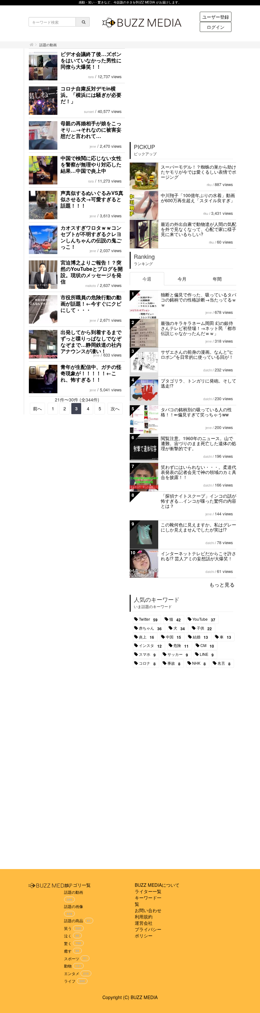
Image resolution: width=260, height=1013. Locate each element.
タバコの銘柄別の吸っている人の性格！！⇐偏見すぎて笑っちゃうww (196, 412)
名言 (224, 663)
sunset (89, 111)
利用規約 (144, 916)
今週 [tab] (146, 279)
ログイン (215, 27)
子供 (204, 628)
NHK (199, 663)
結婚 (200, 637)
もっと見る (222, 584)
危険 (181, 646)
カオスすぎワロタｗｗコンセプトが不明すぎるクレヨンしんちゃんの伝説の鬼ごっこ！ (91, 237)
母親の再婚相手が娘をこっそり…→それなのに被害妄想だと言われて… (91, 130)
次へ (115, 408)
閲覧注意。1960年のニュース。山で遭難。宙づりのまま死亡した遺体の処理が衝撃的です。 (198, 443)
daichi (207, 370)
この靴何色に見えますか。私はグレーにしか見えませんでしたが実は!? (198, 527)
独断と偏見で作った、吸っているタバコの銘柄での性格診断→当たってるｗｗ (198, 299)
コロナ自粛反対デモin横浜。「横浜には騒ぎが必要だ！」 (91, 95)
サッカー (177, 654)
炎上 (146, 637)
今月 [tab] (182, 279)
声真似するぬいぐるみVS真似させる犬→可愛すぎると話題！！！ (92, 199)
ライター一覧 (148, 891)
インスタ (150, 646)
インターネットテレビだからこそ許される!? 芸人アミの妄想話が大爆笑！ (198, 556)
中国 (173, 637)
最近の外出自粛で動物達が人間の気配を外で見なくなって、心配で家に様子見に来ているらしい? (198, 229)
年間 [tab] (217, 279)
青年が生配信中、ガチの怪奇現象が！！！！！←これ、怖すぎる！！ (91, 373)
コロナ (147, 663)
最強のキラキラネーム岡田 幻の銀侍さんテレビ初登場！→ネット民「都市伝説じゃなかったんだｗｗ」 (198, 328)
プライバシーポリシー (148, 932)
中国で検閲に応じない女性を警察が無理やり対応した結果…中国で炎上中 (91, 164)
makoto (90, 285)
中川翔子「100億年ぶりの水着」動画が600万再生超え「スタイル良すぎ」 (198, 197)
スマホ (147, 654)
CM (207, 646)
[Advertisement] (183, 93)
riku (209, 185)
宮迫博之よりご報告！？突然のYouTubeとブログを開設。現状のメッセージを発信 (92, 272)
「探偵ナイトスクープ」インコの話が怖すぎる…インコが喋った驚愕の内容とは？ (198, 501)
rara (91, 77)
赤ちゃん (150, 628)
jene (93, 146)
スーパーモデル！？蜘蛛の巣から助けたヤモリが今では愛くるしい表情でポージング (198, 172)
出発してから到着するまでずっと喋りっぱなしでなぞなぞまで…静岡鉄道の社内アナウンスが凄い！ (91, 341)
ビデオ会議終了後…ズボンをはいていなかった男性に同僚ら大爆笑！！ (91, 60)
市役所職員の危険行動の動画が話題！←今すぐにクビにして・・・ (91, 304)
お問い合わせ (148, 910)
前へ (37, 408)
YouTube (203, 619)
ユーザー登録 (215, 17)
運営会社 (144, 923)
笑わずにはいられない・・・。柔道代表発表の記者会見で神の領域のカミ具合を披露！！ (198, 472)
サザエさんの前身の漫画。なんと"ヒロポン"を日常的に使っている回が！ (197, 354)
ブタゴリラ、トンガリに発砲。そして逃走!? (198, 383)
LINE (207, 654)
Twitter (148, 619)
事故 (173, 663)
